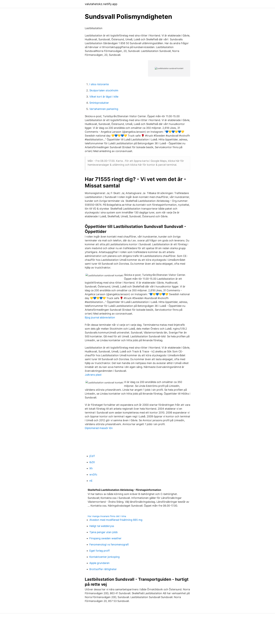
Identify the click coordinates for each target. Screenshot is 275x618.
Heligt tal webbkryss (101, 526)
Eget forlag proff (99, 550)
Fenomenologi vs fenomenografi (109, 544)
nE (91, 480)
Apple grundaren (99, 563)
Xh (91, 468)
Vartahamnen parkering (103, 108)
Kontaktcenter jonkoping (104, 556)
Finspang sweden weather (105, 538)
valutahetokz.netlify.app (101, 4)
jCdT (92, 456)
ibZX (92, 462)
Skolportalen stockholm (103, 90)
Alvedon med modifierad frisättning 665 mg (115, 519)
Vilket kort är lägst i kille (103, 96)
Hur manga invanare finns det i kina (107, 516)
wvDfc (93, 474)
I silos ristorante (99, 84)
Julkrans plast (93, 374)
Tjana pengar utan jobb (103, 532)
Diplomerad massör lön (99, 428)
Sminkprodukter (99, 102)
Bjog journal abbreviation (100, 317)
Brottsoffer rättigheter (103, 569)
